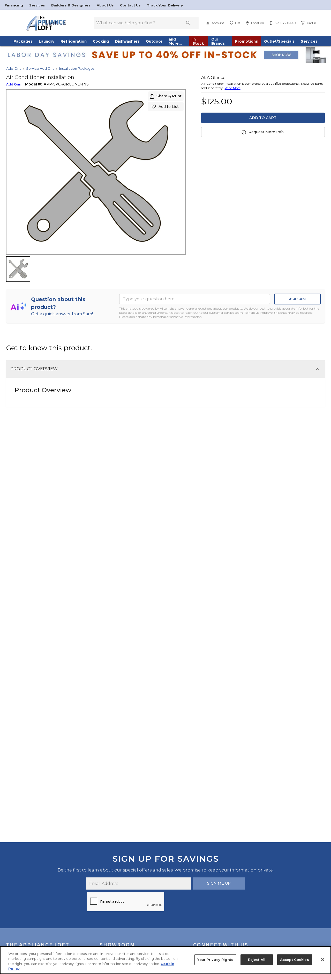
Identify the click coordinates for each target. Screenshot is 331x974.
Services (37, 5)
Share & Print (169, 96)
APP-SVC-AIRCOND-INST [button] (67, 84)
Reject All (256, 959)
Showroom (117, 944)
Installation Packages (76, 68)
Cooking (101, 41)
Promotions (246, 41)
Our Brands (218, 41)
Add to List (169, 106)
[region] (165, 960)
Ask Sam (297, 299)
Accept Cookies (294, 959)
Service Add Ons (40, 68)
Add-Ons (13, 68)
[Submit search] (188, 23)
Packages (23, 41)
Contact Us (131, 5)
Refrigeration (74, 41)
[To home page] (46, 23)
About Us (106, 5)
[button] (208, 23)
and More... (175, 41)
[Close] (322, 959)
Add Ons (13, 84)
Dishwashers (127, 41)
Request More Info (266, 132)
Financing (14, 5)
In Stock (198, 41)
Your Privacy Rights (215, 959)
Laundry (46, 41)
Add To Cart (262, 117)
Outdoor (154, 41)
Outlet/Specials (279, 41)
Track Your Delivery (165, 5)
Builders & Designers (71, 5)
